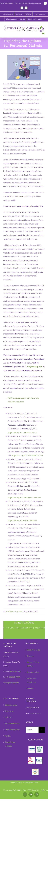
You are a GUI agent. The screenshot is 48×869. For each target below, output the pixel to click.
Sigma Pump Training (10, 744)
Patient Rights (33, 672)
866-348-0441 (15, 671)
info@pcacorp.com (34, 366)
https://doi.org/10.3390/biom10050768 (27, 455)
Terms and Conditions (31, 680)
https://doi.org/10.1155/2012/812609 (22, 520)
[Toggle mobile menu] (43, 33)
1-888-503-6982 (13, 677)
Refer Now (9, 711)
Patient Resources (12, 723)
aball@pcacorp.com (14, 611)
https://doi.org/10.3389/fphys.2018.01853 (24, 497)
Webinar (30, 688)
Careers (30, 656)
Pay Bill (8, 736)
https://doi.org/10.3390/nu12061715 (22, 432)
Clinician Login (11, 705)
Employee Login (33, 650)
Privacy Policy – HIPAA (34, 664)
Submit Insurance (12, 729)
